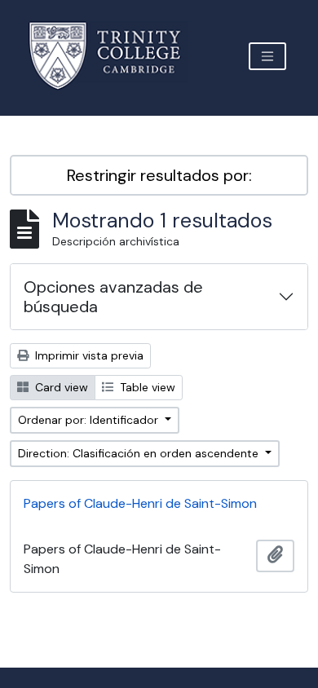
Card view (60, 387)
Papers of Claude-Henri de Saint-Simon (140, 503)
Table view (146, 387)
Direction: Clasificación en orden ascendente (140, 453)
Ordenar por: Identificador (89, 419)
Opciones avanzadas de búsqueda (113, 296)
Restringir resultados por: (159, 175)
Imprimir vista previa (88, 355)
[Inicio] (115, 56)
